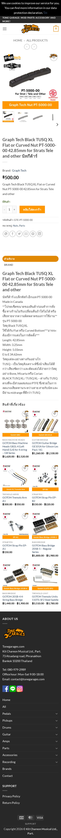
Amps (6, 741)
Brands (7, 769)
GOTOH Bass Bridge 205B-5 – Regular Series (43, 549)
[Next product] (27, 47)
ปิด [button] (45, 12)
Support (30, 823)
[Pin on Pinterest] (33, 234)
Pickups (7, 720)
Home (17, 40)
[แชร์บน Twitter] (19, 234)
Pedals (6, 713)
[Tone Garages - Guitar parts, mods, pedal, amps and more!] (31, 28)
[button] (4, 29)
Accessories (9, 755)
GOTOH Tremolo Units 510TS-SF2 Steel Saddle (45, 598)
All (4, 706)
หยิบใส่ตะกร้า (32, 209)
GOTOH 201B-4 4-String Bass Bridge (13, 598)
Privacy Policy (11, 796)
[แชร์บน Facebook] (12, 234)
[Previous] (8, 81)
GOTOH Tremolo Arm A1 (14, 499)
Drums (6, 727)
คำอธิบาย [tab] (9, 258)
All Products (37, 40)
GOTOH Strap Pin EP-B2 (44, 499)
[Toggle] (57, 713)
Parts (22, 225)
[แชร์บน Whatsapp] (6, 234)
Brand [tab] (8, 264)
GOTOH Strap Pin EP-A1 (14, 547)
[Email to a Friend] (26, 234)
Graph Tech (19, 170)
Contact (7, 776)
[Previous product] (34, 47)
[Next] (53, 81)
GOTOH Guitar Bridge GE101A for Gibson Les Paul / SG (45, 446)
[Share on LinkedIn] (40, 234)
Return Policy (11, 802)
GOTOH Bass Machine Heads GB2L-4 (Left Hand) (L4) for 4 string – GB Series (15, 448)
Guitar (6, 734)
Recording (8, 762)
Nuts (15, 225)
